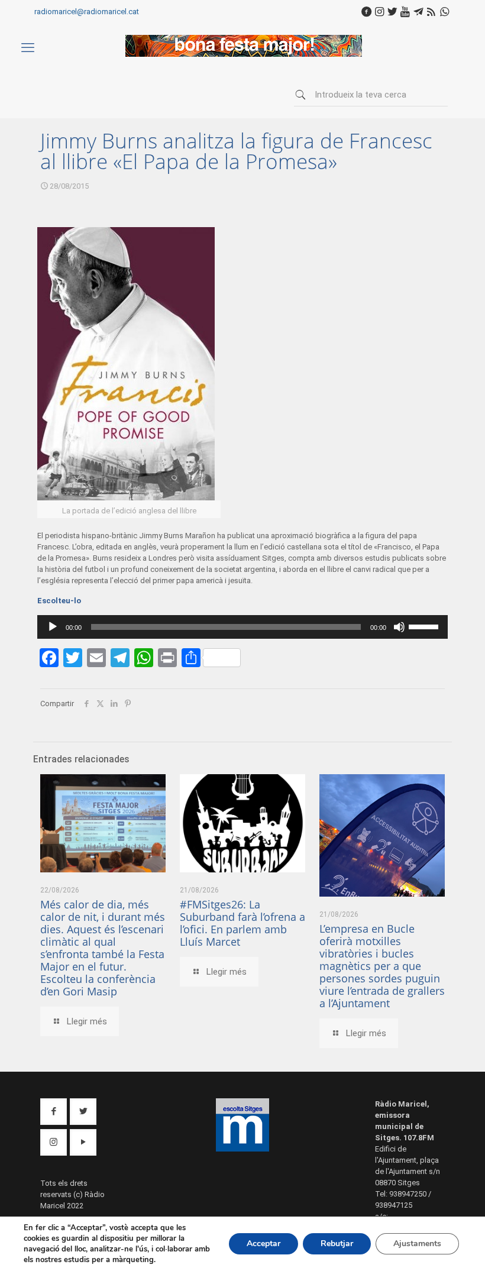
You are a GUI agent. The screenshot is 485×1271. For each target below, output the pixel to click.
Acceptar (263, 1243)
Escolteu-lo (59, 600)
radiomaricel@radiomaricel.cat (86, 11)
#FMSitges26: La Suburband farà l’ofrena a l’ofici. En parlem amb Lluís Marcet (242, 923)
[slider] (425, 625)
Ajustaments (417, 1243)
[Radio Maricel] (243, 54)
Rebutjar (337, 1243)
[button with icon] (53, 1111)
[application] (242, 627)
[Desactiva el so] (399, 627)
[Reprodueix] (53, 627)
